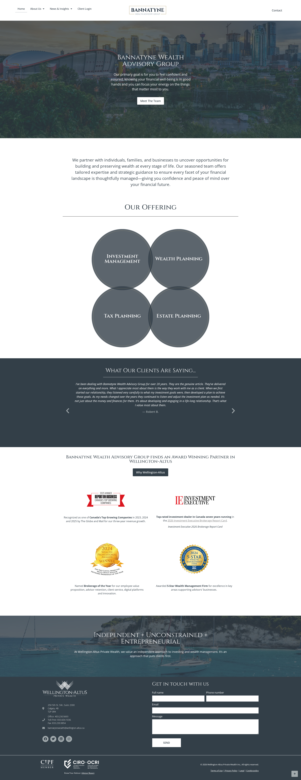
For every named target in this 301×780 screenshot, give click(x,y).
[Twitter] (53, 739)
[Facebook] (45, 739)
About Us (35, 8)
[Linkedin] (61, 739)
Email (155, 704)
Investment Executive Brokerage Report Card (197, 520)
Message (157, 716)
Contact (277, 10)
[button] (67, 410)
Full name (158, 692)
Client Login (85, 8)
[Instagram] (69, 739)
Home (21, 8)
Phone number (215, 692)
